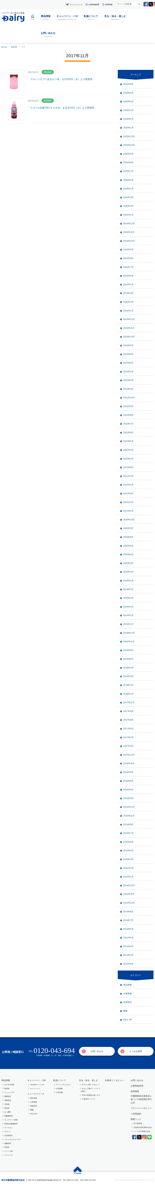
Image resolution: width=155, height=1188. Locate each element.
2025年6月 (128, 180)
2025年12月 (129, 136)
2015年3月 (128, 868)
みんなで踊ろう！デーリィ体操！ (90, 1090)
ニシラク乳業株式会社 (142, 1131)
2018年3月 (128, 676)
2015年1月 (128, 876)
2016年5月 (128, 798)
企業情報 (127, 993)
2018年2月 (128, 685)
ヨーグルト (8, 1128)
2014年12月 (129, 885)
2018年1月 (128, 694)
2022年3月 (128, 458)
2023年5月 (128, 371)
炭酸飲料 (7, 1143)
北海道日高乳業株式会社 (143, 1127)
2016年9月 (128, 772)
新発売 (6, 1088)
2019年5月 (128, 589)
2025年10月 (129, 145)
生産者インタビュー (114, 1080)
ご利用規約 (136, 1114)
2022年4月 (128, 450)
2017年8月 (128, 720)
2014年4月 (128, 946)
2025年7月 (128, 171)
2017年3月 (128, 737)
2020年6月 (128, 546)
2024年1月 (128, 310)
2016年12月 (129, 755)
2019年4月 (128, 598)
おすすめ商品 (9, 1084)
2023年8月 (128, 354)
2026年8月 (128, 84)
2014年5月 (128, 937)
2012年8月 (128, 964)
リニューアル (9, 1092)
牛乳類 (6, 1104)
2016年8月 (128, 781)
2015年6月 (128, 842)
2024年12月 (129, 223)
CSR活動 (59, 1092)
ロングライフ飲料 (11, 1120)
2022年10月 (129, 397)
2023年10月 (129, 336)
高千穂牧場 (138, 1123)
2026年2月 (128, 119)
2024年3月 (128, 302)
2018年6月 (128, 659)
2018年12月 (129, 633)
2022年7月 (128, 424)
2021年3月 (128, 502)
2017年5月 (128, 728)
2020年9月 (128, 528)
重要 (125, 1011)
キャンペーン (35, 1088)
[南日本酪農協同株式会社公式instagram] (144, 1137)
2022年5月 (128, 441)
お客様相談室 (93, 4)
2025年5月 (128, 188)
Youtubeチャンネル (37, 1084)
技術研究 (127, 1002)
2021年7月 (128, 476)
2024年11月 (128, 232)
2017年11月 (128, 702)
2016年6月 (128, 789)
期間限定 (7, 1096)
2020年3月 (128, 572)
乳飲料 (6, 1108)
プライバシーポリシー (141, 1108)
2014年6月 (128, 929)
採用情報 (108, 4)
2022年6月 (128, 432)
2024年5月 (128, 284)
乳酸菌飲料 (8, 1116)
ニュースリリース (35, 1094)
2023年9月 (128, 345)
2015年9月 (128, 824)
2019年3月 (128, 606)
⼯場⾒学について (88, 1099)
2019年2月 (128, 615)
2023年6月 (128, 363)
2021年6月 (128, 484)
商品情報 (127, 985)
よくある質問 (135, 1051)
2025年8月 (128, 162)
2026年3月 (128, 110)
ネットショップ (76, 4)
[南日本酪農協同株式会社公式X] (150, 4)
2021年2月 (128, 511)
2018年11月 (128, 641)
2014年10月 (129, 903)
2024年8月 (128, 258)
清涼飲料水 (8, 1135)
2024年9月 (128, 249)
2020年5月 (128, 554)
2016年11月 (128, 763)
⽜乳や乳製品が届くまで (91, 1095)
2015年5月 (128, 850)
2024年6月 (128, 275)
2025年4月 (128, 197)
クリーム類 (8, 1151)
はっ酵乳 (7, 1112)
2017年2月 (128, 746)
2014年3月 (128, 955)
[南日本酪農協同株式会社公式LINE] (149, 1137)
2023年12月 (129, 319)
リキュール (8, 1155)
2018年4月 (128, 667)
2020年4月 (128, 563)
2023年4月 (128, 380)
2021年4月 (128, 493)
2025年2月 (128, 206)
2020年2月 (128, 580)
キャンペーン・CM (36, 1080)
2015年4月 (128, 859)
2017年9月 (128, 711)
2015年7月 (128, 833)
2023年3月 (128, 389)
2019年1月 (128, 624)
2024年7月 (128, 267)
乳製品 (6, 1147)
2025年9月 (128, 154)
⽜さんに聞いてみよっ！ (91, 1084)
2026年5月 (128, 101)
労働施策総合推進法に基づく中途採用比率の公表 (141, 1099)
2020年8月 (128, 537)
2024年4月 (128, 293)
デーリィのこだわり (63, 1084)
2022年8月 (128, 415)
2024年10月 (129, 241)
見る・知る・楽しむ (88, 1080)
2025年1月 (128, 215)
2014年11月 (128, 894)
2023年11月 (128, 328)
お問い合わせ (97, 1051)
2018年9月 (128, 650)
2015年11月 (128, 815)
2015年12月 (129, 807)
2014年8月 (128, 911)
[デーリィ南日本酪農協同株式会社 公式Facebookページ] (145, 4)
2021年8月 (128, 467)
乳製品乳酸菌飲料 (11, 1124)
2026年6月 (128, 93)
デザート (7, 1132)
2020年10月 (129, 519)
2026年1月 (128, 127)
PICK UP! (127, 1019)
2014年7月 (128, 920)
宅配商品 (7, 1100)
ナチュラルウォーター (12, 1139)
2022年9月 (128, 406)
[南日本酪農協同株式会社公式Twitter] (139, 1137)
